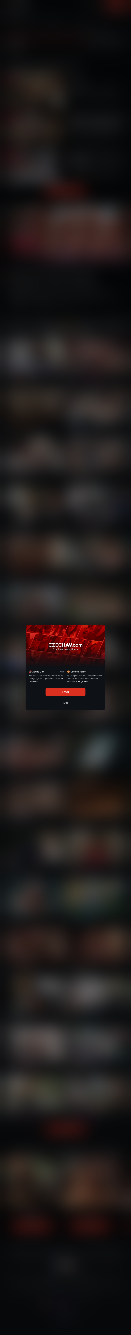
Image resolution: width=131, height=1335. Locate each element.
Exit (65, 702)
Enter (65, 692)
